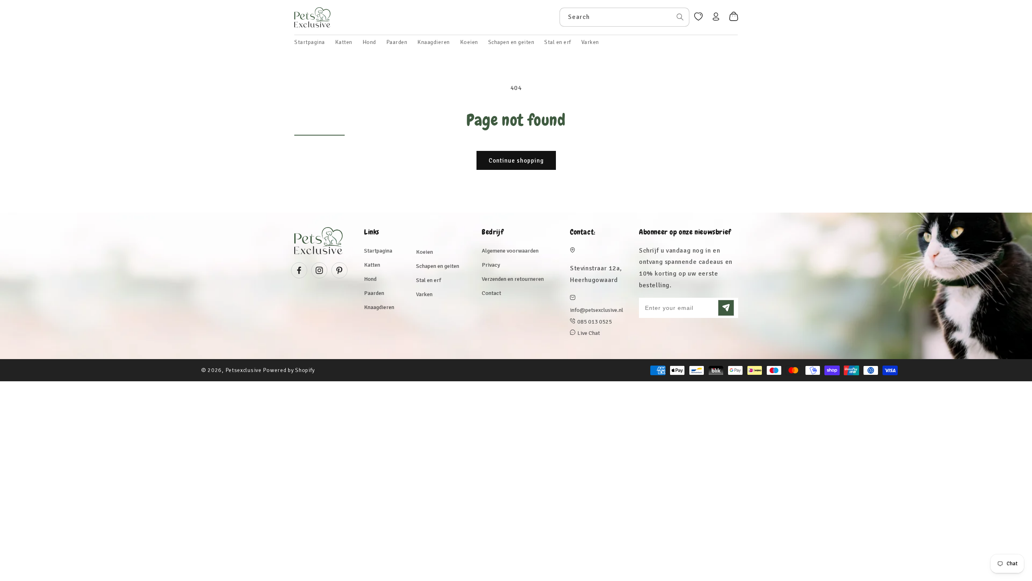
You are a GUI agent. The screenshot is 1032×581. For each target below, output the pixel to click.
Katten (372, 264)
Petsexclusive (243, 370)
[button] (343, 42)
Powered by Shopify (289, 370)
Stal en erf (428, 280)
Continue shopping (516, 160)
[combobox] (624, 17)
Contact (491, 293)
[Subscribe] (726, 308)
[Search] (680, 17)
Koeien (424, 252)
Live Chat (588, 333)
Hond (370, 279)
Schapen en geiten (437, 266)
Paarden (374, 293)
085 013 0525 (594, 321)
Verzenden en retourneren (513, 279)
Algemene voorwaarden (510, 250)
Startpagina (378, 250)
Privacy (491, 264)
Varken (424, 294)
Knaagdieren (379, 307)
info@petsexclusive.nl (596, 310)
